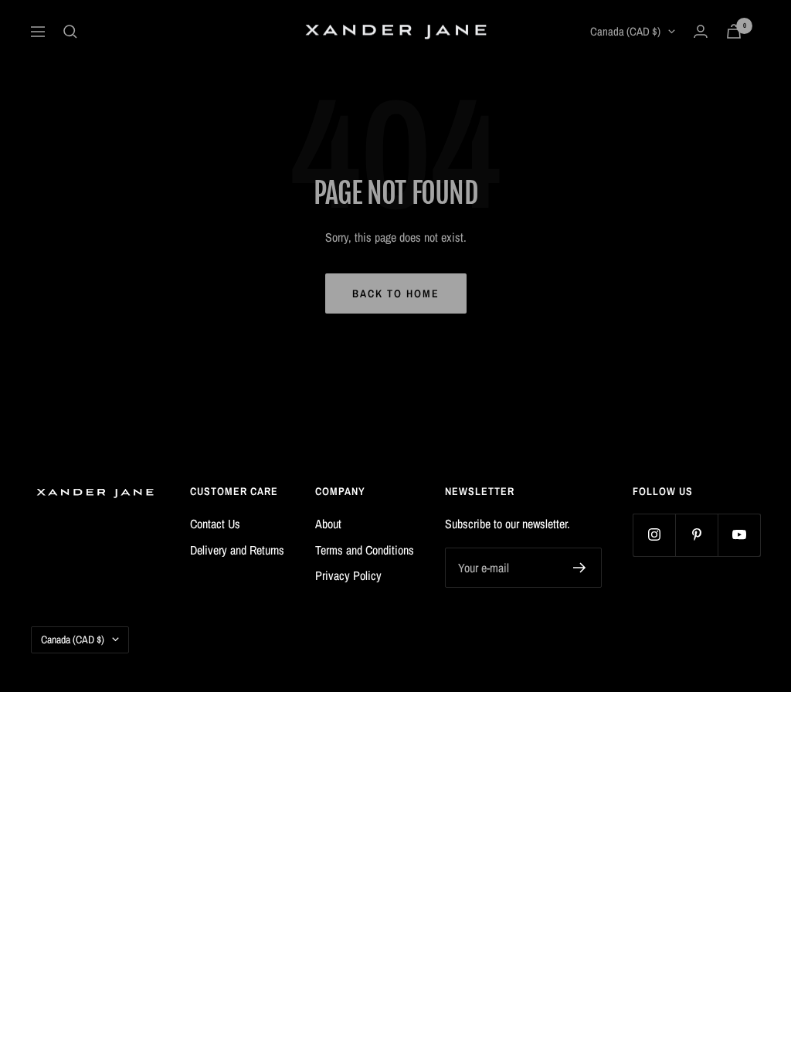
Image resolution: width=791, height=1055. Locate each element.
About (328, 523)
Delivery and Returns (237, 549)
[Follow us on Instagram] (654, 535)
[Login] (701, 31)
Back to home (396, 293)
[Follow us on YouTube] (739, 535)
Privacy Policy (348, 575)
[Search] (70, 32)
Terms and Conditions (364, 549)
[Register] (579, 567)
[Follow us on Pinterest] (696, 535)
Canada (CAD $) (625, 31)
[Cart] (734, 31)
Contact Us (215, 523)
